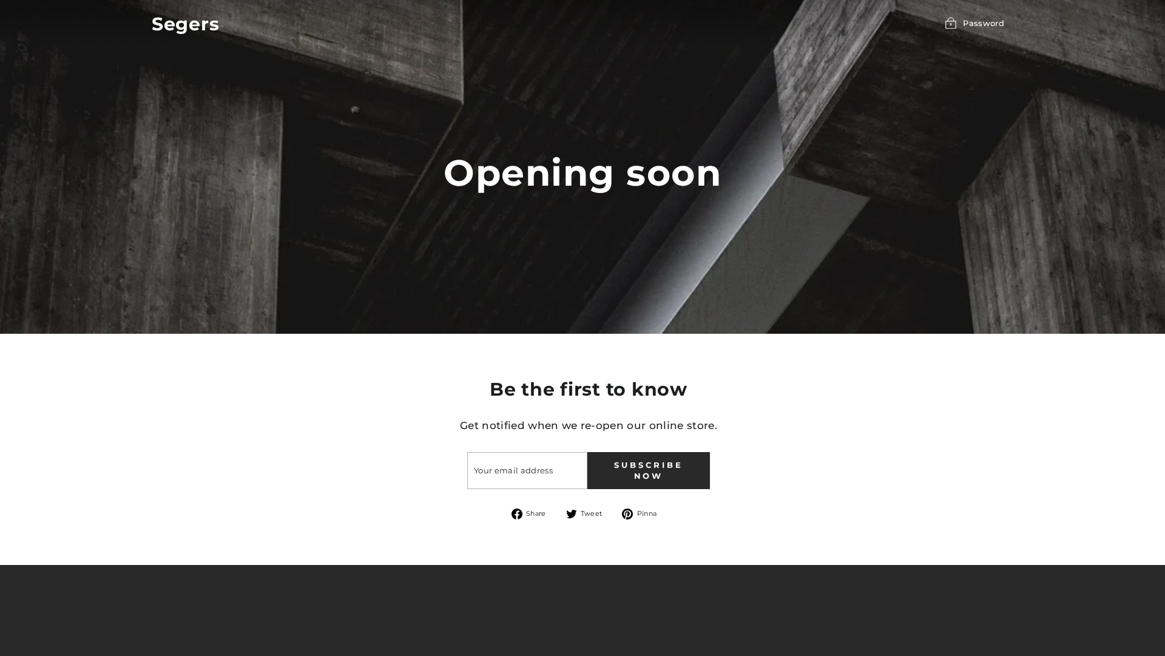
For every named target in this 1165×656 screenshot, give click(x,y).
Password (983, 23)
